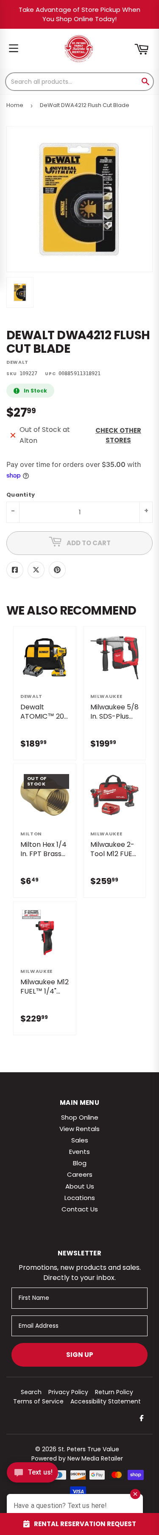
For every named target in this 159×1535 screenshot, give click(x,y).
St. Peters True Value (88, 1449)
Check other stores (118, 435)
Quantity (20, 495)
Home (14, 105)
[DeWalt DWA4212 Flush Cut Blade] (19, 292)
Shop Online (79, 1117)
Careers (79, 1174)
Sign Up (79, 1354)
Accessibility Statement (105, 1401)
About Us (79, 1186)
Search (31, 1392)
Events (79, 1151)
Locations (79, 1197)
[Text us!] (32, 1474)
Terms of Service (38, 1401)
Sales (79, 1140)
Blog (79, 1163)
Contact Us (79, 1209)
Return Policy (114, 1392)
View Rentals (79, 1128)
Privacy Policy (68, 1392)
